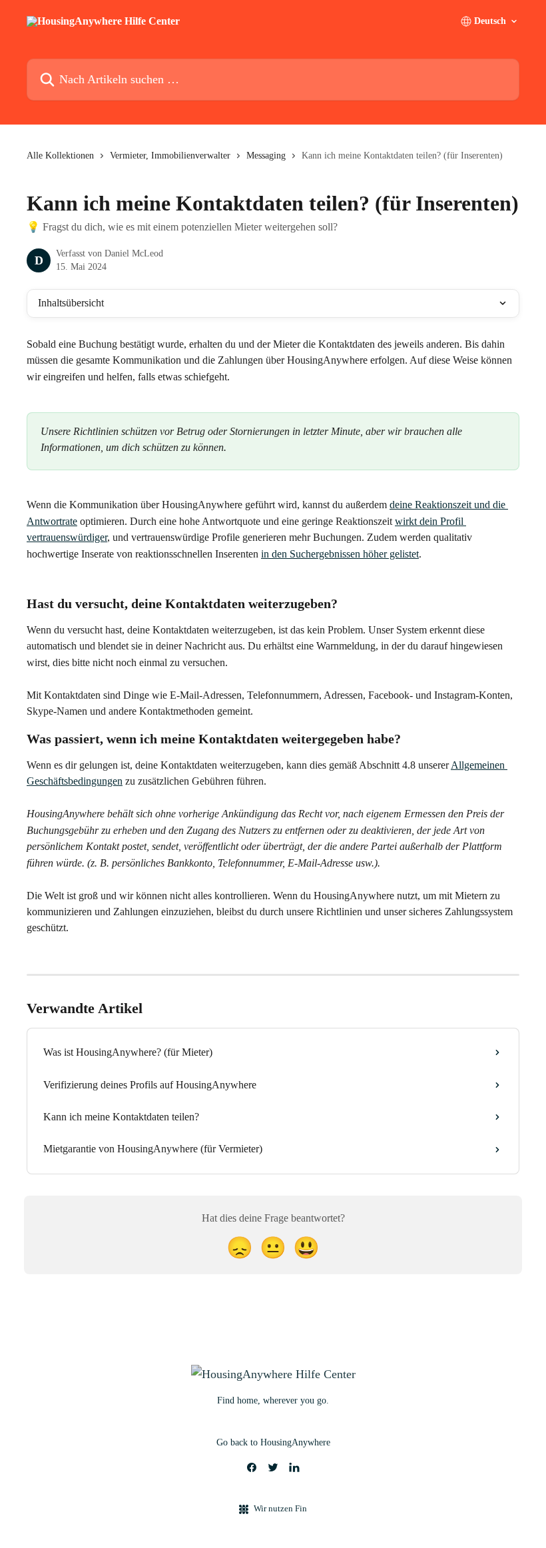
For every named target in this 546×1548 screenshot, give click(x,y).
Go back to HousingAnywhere (273, 1442)
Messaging (266, 156)
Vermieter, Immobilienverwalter (170, 156)
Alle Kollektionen (60, 156)
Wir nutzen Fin (280, 1508)
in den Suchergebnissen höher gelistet (340, 554)
